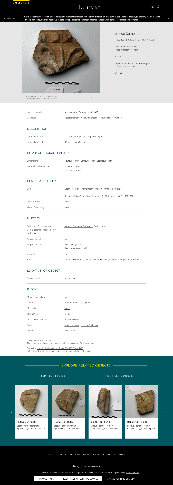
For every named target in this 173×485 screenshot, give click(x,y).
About (50, 454)
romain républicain (89, 325)
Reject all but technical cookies (80, 479)
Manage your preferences (121, 479)
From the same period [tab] (52, 376)
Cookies (86, 454)
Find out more (132, 472)
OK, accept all (46, 479)
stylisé (76, 319)
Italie (66, 330)
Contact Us (61, 454)
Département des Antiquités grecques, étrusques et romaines (93, 117)
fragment (86, 302)
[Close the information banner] (168, 18)
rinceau (67, 319)
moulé (67, 314)
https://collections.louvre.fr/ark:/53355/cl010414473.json (65, 351)
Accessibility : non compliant (114, 454)
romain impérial (71, 325)
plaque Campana (72, 302)
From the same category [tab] (119, 376)
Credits (96, 454)
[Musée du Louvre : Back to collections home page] (89, 7)
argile (67, 308)
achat (67, 297)
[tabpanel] (86, 412)
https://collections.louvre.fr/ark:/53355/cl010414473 (60, 348)
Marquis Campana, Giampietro (78, 226)
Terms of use (75, 454)
